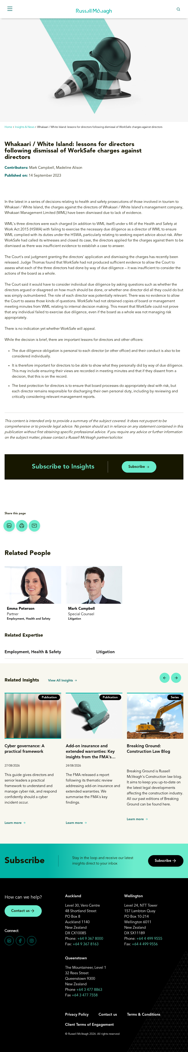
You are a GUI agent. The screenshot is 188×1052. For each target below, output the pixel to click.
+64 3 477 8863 (89, 990)
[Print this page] (22, 526)
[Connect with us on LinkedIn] (9, 940)
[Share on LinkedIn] (9, 526)
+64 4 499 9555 (149, 939)
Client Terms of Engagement (89, 1025)
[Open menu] (10, 9)
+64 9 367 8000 (90, 939)
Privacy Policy (76, 1015)
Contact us (20, 911)
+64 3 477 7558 (85, 995)
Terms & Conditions (143, 1015)
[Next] (176, 678)
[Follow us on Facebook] (20, 940)
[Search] (178, 9)
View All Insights (60, 680)
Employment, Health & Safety (33, 652)
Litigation (105, 652)
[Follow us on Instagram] (31, 940)
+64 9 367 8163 (86, 944)
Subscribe (136, 467)
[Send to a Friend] (34, 526)
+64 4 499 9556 (145, 944)
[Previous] (165, 678)
